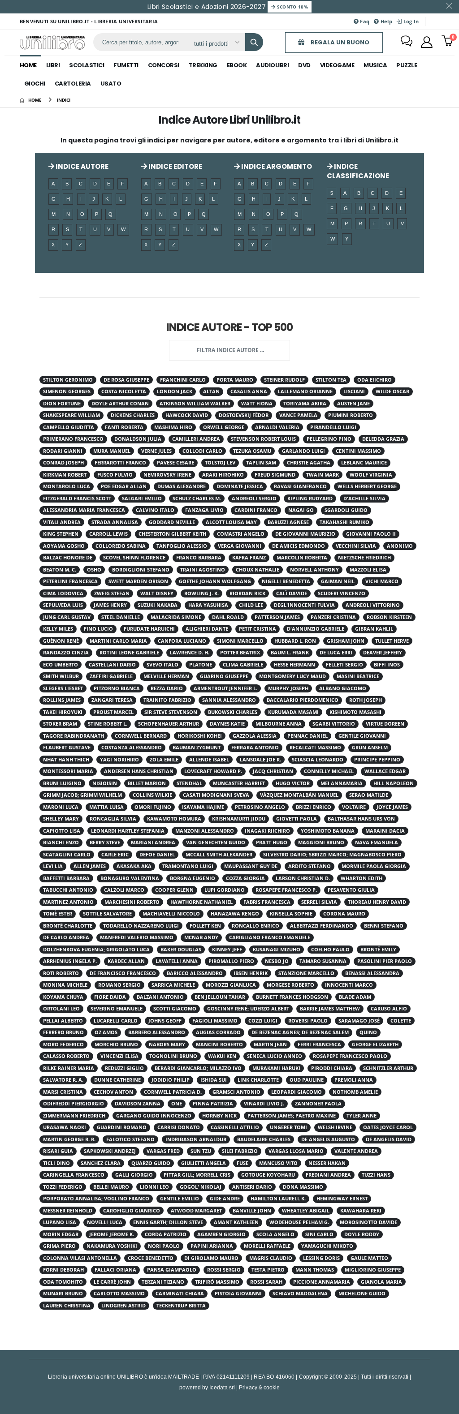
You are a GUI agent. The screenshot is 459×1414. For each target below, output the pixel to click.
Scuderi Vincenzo (341, 593)
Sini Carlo (319, 1234)
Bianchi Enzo (61, 842)
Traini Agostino (202, 570)
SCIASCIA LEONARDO (317, 759)
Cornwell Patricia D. (173, 1092)
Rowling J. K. (201, 593)
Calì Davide (291, 593)
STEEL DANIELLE (120, 617)
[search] (254, 42)
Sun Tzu (201, 1151)
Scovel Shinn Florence (134, 557)
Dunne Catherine (117, 1080)
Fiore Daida (110, 997)
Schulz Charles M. (197, 498)
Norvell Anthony (314, 570)
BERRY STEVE (105, 842)
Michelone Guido (361, 1293)
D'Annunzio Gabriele (315, 629)
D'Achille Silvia (364, 498)
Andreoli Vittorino (373, 605)
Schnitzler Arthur (388, 1068)
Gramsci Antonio (236, 1092)
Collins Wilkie (152, 795)
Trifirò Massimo (217, 1282)
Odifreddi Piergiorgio (73, 1103)
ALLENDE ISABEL (209, 759)
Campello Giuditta (68, 427)
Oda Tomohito (63, 1282)
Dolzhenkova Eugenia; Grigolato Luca (96, 949)
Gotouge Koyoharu (268, 1175)
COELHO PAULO (330, 949)
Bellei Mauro (111, 1187)
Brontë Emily (378, 949)
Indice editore (174, 166)
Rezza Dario (167, 688)
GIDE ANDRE (225, 1198)
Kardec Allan (126, 961)
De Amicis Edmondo (298, 546)
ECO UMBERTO (60, 665)
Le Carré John (112, 1282)
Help (385, 21)
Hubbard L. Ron (295, 641)
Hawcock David (186, 415)
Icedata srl (222, 1387)
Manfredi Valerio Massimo (136, 937)
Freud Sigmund (275, 475)
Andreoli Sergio (254, 498)
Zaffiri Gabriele (111, 676)
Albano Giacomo (342, 688)
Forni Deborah (63, 1270)
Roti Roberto (61, 973)
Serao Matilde (368, 795)
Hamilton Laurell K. (278, 1198)
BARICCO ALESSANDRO (195, 973)
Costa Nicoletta (123, 391)
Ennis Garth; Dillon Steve (168, 1222)
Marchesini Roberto (132, 902)
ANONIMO (400, 546)
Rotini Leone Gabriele (129, 652)
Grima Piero (59, 1246)
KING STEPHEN (60, 534)
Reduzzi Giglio (124, 1068)
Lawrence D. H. (189, 652)
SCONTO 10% (291, 7)
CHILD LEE (251, 605)
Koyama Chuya (63, 997)
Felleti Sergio (344, 665)
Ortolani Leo (61, 1009)
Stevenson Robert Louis (263, 439)
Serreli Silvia (319, 902)
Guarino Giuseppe (224, 676)
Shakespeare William (71, 415)
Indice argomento (276, 166)
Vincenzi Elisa (119, 1056)
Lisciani (354, 391)
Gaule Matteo (369, 1258)
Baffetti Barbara (66, 878)
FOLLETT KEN (205, 926)
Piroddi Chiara (331, 1068)
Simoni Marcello (240, 641)
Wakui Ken (222, 1056)
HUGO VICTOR (293, 783)
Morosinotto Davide (368, 1222)
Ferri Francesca (319, 1044)
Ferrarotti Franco (120, 463)
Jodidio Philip (171, 1080)
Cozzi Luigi (262, 1021)
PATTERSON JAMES (277, 617)
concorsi (163, 65)
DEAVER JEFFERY (382, 652)
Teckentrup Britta (181, 1305)
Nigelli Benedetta (286, 581)
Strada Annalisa (114, 522)
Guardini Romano (122, 1127)
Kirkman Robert (65, 475)
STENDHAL (189, 783)
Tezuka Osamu (252, 451)
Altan (211, 391)
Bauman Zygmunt (197, 747)
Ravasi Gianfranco (300, 486)
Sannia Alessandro (229, 700)
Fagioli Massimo (215, 1021)
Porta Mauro (235, 380)
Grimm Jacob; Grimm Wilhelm (82, 795)
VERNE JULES (156, 451)
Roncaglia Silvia (113, 819)
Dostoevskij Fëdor (243, 415)
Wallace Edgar (385, 771)
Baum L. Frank (290, 652)
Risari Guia (58, 1151)
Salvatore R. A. (63, 1080)
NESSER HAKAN (327, 1163)
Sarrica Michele (173, 985)
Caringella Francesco (73, 1175)
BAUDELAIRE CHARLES (263, 1139)
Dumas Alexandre (181, 486)
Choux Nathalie (257, 570)
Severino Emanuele (117, 1009)
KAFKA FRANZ (249, 557)
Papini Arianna (212, 1246)
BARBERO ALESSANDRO (156, 1032)
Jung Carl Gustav (67, 617)
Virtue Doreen (385, 724)
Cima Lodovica (63, 593)
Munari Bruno (63, 1293)
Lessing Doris (321, 1258)
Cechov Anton (113, 1092)
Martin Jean (270, 1044)
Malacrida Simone (176, 617)
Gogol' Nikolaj (200, 1187)
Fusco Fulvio (115, 475)
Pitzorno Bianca (117, 688)
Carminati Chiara (180, 1293)
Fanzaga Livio (204, 510)
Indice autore (81, 166)
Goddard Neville (172, 522)
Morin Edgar (60, 1234)
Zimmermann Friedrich (74, 1116)
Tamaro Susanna (322, 961)
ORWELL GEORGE (223, 427)
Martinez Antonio (68, 902)
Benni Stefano (383, 926)
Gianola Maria (381, 1282)
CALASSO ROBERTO (66, 1056)
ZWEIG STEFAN (112, 593)
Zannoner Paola (318, 1103)
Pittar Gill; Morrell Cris (197, 1175)
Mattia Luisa (106, 807)
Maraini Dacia (385, 831)
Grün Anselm (370, 747)
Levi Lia (53, 866)
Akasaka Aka (134, 866)
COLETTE (400, 1021)
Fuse (242, 1163)
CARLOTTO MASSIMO (119, 1293)
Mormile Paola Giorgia (374, 866)
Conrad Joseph (63, 463)
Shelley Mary (61, 819)
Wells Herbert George (367, 486)
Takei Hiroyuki (62, 712)
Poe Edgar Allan (124, 486)
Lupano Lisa (59, 1222)
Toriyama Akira (304, 403)
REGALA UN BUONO (339, 42)
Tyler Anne (361, 1116)
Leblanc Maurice (364, 463)
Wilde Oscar (392, 391)
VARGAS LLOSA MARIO (296, 1151)
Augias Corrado (218, 1032)
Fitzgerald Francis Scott (77, 498)
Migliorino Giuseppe (373, 1270)
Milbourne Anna (278, 724)
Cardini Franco (255, 510)
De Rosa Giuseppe (126, 380)
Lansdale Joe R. (260, 759)
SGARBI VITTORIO (333, 724)
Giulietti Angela (203, 1163)
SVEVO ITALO (162, 665)
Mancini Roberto (219, 1044)
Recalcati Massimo (315, 747)
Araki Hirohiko (223, 475)
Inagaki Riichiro (267, 831)
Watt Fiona (257, 403)
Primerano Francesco (73, 439)
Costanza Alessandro (131, 747)
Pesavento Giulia (351, 890)
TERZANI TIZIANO (163, 1282)
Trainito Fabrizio (167, 700)
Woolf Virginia (371, 475)
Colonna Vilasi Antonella (80, 1258)
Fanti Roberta (124, 427)
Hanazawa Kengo (235, 914)
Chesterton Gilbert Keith (172, 534)
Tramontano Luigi (187, 866)
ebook (237, 65)
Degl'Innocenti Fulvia (304, 605)
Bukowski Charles (232, 712)
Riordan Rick (247, 593)
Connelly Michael (329, 771)
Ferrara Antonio (255, 747)
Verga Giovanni (239, 546)
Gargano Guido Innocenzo (153, 1116)
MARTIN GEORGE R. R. (69, 1139)
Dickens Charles (133, 415)
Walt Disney (156, 593)
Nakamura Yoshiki (112, 1246)
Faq (364, 21)
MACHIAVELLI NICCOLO (171, 914)
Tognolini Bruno (173, 1056)
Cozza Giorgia (245, 878)
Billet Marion (147, 783)
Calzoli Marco (124, 890)
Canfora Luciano (182, 641)
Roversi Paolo (308, 1021)
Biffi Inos (387, 665)
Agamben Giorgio (221, 1234)
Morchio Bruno (116, 1044)
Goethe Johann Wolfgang (215, 581)
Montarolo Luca (66, 486)
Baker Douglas (180, 949)
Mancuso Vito (278, 1163)
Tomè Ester (57, 914)
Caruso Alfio (389, 1009)
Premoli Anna (353, 1080)
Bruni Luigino (62, 783)
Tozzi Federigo (62, 1187)
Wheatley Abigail (305, 1211)
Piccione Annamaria (321, 1282)
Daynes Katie (227, 724)
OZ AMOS (106, 1032)
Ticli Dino (56, 1163)
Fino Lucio (98, 629)
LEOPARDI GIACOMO (296, 1092)
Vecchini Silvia (356, 546)
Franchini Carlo (183, 380)
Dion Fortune (62, 403)
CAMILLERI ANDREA (196, 439)
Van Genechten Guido (215, 842)
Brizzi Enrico (313, 807)
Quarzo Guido (150, 1163)
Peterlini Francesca (70, 581)
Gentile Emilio (179, 1198)
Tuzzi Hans (376, 1175)
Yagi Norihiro (119, 759)
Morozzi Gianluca (231, 985)
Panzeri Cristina (333, 617)
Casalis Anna (248, 391)
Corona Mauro (344, 914)
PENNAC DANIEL (307, 736)
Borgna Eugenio (192, 878)
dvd (304, 65)
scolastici (86, 65)
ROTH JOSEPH (365, 700)
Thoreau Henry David (377, 902)
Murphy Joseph (288, 688)
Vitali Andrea (62, 522)
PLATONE (200, 665)
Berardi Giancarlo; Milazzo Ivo (198, 1068)
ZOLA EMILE (164, 759)
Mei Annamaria (341, 783)
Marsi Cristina (63, 1092)
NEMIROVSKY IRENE (167, 475)
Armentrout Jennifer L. (225, 688)
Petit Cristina (257, 629)
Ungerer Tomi (288, 1127)
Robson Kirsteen (389, 617)
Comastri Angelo (240, 534)
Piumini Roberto (350, 415)
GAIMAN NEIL (338, 581)
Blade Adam (355, 997)
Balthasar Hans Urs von (361, 819)
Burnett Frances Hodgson (292, 997)
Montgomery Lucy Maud (292, 676)
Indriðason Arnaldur (195, 1139)
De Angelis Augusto (328, 1139)
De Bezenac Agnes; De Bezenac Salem (300, 1032)
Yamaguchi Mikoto (327, 1246)
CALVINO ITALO (155, 510)
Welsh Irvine (335, 1127)
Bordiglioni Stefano (140, 570)
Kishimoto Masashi (355, 712)
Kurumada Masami (293, 712)
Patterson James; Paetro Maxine (291, 1116)
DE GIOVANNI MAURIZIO (305, 534)
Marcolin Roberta (302, 557)
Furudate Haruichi (149, 629)
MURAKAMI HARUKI (276, 1068)
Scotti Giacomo (174, 1009)
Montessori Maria (68, 771)
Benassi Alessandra (372, 973)
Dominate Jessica (240, 486)
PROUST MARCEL (113, 712)
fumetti (126, 65)
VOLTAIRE (354, 807)
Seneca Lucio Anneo (274, 1056)
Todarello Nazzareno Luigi (141, 926)
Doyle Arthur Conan (120, 403)
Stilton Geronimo (68, 380)
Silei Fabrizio (240, 1151)
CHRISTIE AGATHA (308, 463)
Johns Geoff (165, 1021)
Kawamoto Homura (174, 819)
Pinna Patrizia (213, 1103)
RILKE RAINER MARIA (68, 1068)
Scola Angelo (275, 1234)
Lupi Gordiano (224, 890)
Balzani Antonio (160, 997)
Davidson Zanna (137, 1103)
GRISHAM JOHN (345, 641)
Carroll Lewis (108, 534)
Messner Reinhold (67, 1211)
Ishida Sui (213, 1080)
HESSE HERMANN (294, 665)
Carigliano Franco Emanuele (269, 937)
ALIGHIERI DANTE (207, 629)
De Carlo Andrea (66, 937)
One (176, 1103)
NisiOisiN (104, 783)
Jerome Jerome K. (111, 1234)
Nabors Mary (167, 1044)
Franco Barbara (198, 557)
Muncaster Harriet (239, 783)
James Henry (110, 605)
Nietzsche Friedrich (364, 557)
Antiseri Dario (252, 1187)
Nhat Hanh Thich (66, 759)
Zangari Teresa (112, 700)
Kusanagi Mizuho (276, 949)
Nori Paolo (164, 1246)
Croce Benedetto (150, 1258)
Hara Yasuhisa (208, 605)
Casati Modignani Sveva (216, 795)
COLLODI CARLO (202, 451)
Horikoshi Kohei (200, 736)
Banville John (252, 1211)
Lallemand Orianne (305, 391)
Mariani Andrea (153, 842)
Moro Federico (63, 1044)
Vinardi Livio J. (264, 1103)
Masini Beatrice (358, 676)
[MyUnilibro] (427, 42)
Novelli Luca (104, 1222)
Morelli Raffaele (267, 1246)
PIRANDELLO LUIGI (333, 427)
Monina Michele (65, 985)
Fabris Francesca (266, 902)
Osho (94, 570)
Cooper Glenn (174, 890)
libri (53, 65)
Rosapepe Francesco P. (286, 890)
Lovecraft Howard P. (213, 771)
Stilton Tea (331, 380)
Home (28, 65)
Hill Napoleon (393, 783)
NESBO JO (277, 961)
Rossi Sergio (224, 1270)
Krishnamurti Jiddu (238, 819)
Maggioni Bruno (321, 842)
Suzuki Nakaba (158, 605)
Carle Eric (115, 854)
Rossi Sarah (266, 1282)
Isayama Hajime (203, 807)
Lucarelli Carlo (116, 1021)
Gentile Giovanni (362, 736)
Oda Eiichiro (374, 380)
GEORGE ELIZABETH (375, 1044)
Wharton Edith (361, 878)
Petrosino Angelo (260, 807)
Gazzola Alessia (255, 736)
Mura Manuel (111, 451)
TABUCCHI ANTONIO (68, 890)
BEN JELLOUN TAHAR (220, 997)
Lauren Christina (67, 1305)
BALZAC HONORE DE (67, 557)
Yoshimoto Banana (328, 831)
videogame (337, 65)
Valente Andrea (356, 1151)
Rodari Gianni (62, 451)
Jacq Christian (273, 771)
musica (375, 65)
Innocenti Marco (349, 985)
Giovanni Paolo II (371, 534)
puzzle (406, 65)
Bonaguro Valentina (129, 878)
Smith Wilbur (61, 676)
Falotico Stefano (130, 1139)
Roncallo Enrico (255, 926)
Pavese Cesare (175, 463)
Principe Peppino (377, 759)
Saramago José (359, 1021)
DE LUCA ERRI (336, 652)
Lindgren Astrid (123, 1305)
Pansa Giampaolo (171, 1270)
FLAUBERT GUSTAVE (67, 747)
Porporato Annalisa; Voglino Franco (96, 1198)
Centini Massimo (358, 451)
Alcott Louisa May (231, 522)
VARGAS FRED (163, 1151)
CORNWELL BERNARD (141, 736)
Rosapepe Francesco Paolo (350, 1056)
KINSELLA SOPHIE (291, 914)
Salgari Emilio (142, 498)
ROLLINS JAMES (62, 700)
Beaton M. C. (59, 570)
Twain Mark (322, 475)
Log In (410, 21)
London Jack (174, 391)
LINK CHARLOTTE (258, 1080)
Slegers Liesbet (63, 688)
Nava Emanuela (376, 842)
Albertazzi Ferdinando (321, 926)
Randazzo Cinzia (66, 652)
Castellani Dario (112, 665)
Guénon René (61, 641)
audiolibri (272, 65)
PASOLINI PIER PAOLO (384, 961)
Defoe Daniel (157, 854)
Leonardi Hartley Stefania (128, 831)
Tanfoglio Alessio (181, 546)
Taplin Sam (261, 463)
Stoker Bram (60, 724)
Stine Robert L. (107, 724)
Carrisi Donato (178, 1127)
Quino (368, 1032)
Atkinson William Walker (195, 403)
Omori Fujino (152, 807)
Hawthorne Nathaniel (201, 902)
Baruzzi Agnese (288, 522)
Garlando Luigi (303, 451)
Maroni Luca (60, 807)
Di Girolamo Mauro (211, 1258)
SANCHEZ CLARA (101, 1163)
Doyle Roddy (361, 1234)
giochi (34, 83)
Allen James (90, 866)
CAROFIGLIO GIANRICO (131, 1211)
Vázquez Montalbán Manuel (299, 795)
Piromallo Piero (231, 961)
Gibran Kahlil (374, 629)
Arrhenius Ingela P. (70, 961)
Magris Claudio (270, 1258)
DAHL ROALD (228, 617)
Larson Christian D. (303, 878)
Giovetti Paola (296, 819)
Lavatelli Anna (177, 961)
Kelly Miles (58, 629)
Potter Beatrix (240, 652)
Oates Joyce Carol (388, 1127)
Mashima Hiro (173, 427)
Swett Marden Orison (138, 581)
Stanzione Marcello (306, 973)
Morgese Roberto (290, 985)
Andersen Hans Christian (138, 771)
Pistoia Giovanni (238, 1293)
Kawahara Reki (360, 1211)
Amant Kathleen (236, 1222)
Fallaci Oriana (115, 1270)
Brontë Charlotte (67, 926)
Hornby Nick (219, 1116)
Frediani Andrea (328, 1175)
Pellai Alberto (63, 1021)
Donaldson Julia (137, 439)
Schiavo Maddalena (300, 1293)
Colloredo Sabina (120, 546)
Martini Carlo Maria (118, 641)
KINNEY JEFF (227, 949)
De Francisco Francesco (123, 973)
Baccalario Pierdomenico (302, 700)
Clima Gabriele (243, 665)
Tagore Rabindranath (73, 736)
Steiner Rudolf (284, 380)
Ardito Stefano (309, 866)
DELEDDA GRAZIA (383, 439)
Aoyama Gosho (64, 546)
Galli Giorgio (134, 1175)
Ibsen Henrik (251, 973)
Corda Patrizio (165, 1234)
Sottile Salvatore (107, 914)
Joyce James (392, 807)
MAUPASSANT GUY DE (250, 866)
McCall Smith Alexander (219, 854)
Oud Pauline (307, 1080)
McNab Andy (201, 937)
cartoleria (73, 83)
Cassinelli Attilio (235, 1127)
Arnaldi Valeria (277, 427)
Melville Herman (166, 676)
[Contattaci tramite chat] (406, 42)
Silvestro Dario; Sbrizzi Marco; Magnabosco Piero (332, 854)
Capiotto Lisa (61, 831)
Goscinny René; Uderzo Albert (248, 1009)
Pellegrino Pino (329, 439)
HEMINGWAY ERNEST (342, 1198)
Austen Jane (353, 403)
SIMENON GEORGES (67, 391)
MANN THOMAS (314, 1270)
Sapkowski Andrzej (110, 1151)
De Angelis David (388, 1139)
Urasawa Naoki (64, 1127)
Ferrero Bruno (63, 1032)
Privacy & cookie (259, 1387)
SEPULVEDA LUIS (63, 605)
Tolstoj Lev (220, 463)
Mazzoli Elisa (368, 570)
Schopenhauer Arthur (168, 724)
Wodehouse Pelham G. (299, 1222)
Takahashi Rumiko (344, 522)
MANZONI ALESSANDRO (204, 831)
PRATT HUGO (271, 842)
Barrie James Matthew (330, 1009)
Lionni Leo (154, 1187)
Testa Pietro (268, 1270)
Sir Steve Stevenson (170, 712)
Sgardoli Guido (346, 510)
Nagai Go (301, 510)
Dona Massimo (303, 1187)
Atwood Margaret (196, 1211)
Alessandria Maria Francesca (84, 510)
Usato (110, 83)
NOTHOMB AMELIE (355, 1092)
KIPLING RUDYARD (310, 498)
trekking (203, 65)
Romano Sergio (119, 985)
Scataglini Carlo (67, 854)
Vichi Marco (381, 581)
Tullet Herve (392, 641)
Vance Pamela (298, 415)
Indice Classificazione (358, 171)
